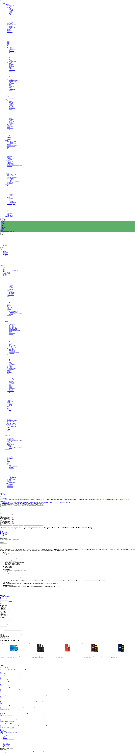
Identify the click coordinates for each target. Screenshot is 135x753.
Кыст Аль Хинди (10, 32)
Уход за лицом (9, 47)
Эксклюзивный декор (11, 204)
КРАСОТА (6, 46)
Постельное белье (12, 203)
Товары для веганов (10, 175)
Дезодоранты (9, 94)
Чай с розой (11, 114)
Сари (8, 214)
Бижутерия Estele (10, 163)
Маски (10, 56)
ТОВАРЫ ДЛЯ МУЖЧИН (124, 499)
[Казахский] (5, 253)
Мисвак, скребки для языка (14, 76)
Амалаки (10, 6)
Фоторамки (11, 193)
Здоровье (8, 186)
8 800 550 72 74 (3, 730)
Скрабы (10, 55)
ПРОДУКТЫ (7, 99)
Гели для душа (11, 64)
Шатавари (8, 31)
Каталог (4, 3)
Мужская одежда (10, 208)
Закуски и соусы (10, 126)
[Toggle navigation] (0, 233)
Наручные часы (9, 166)
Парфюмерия (9, 96)
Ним (9, 13)
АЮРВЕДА (7, 4)
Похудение (11, 38)
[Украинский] (5, 254)
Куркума (8, 25)
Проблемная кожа (12, 49)
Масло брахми (11, 17)
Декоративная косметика (11, 92)
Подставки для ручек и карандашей (15, 171)
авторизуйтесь (3, 539)
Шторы (10, 200)
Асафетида (11, 14)
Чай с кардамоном (12, 112)
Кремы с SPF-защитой (13, 328)
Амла (10, 8)
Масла (10, 59)
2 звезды (11, 598)
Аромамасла (9, 144)
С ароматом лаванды (12, 143)
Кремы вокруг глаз (12, 52)
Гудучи (8, 42)
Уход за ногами (9, 367)
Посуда (8, 463)
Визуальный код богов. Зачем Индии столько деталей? (13, 669)
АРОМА (6, 140)
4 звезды (4, 598)
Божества (8, 425)
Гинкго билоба (9, 45)
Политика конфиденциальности (8, 739)
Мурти (8, 151)
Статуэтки (11, 191)
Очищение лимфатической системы (15, 37)
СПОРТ (6, 176)
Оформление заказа (6, 743)
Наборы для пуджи (10, 158)
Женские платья (9, 209)
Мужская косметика (10, 93)
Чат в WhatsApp (3, 729)
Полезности (8, 596)
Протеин (10, 180)
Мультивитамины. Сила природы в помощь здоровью (13, 705)
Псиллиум (11, 10)
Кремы (10, 67)
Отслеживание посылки (7, 742)
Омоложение (11, 48)
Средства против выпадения (14, 80)
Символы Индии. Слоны (6, 699)
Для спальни (9, 205)
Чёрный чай (11, 101)
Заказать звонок (3, 731)
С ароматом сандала (12, 142)
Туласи (8, 44)
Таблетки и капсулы (10, 5)
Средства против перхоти (13, 81)
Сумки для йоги (10, 183)
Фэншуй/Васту (9, 159)
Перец (10, 117)
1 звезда (14, 598)
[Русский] (4, 251)
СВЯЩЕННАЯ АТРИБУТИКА (10, 424)
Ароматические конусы (11, 146)
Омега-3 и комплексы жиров (14, 181)
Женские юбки (9, 213)
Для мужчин (9, 39)
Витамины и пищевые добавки (12, 177)
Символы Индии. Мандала (6, 687)
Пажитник (11, 9)
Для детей (8, 41)
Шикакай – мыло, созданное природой (9, 675)
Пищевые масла (9, 124)
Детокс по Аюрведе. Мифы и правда (8, 723)
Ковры (10, 189)
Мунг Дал (10, 405)
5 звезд (1, 598)
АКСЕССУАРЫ (7, 160)
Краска (10, 87)
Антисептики (11, 98)
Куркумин (11, 26)
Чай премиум (11, 107)
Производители (5, 746)
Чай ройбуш (11, 386)
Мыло (10, 63)
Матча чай (11, 106)
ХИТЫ (114, 499)
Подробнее (2, 672)
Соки (10, 136)
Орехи (8, 406)
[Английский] (5, 252)
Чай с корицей (11, 387)
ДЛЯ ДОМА (7, 462)
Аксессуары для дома (13, 190)
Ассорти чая (11, 105)
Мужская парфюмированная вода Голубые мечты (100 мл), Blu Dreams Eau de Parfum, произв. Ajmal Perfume (12, 657)
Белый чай (11, 103)
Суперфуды (9, 139)
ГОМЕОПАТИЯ (38, 499)
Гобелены (10, 199)
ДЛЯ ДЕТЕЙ (7, 184)
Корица (10, 122)
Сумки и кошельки (10, 164)
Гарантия (4, 737)
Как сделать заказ (6, 735)
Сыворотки (11, 58)
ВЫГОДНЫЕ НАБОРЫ (9, 216)
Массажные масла (12, 66)
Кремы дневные (12, 50)
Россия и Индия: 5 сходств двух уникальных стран (12, 681)
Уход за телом (9, 62)
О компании (5, 738)
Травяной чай (11, 104)
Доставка (4, 736)
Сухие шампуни (12, 89)
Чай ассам (10, 109)
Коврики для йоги (10, 182)
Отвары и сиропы (10, 18)
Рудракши (8, 153)
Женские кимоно (10, 211)
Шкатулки (11, 194)
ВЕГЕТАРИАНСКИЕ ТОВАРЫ (10, 174)
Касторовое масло (12, 16)
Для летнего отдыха (10, 161)
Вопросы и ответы (6, 745)
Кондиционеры (11, 83)
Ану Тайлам (11, 22)
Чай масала (11, 385)
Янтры (8, 154)
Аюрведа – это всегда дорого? (7, 717)
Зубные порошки (12, 74)
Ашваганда (9, 30)
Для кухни (9, 481)
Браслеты (8, 157)
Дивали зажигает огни (5, 711)
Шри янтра (11, 155)
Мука (8, 138)
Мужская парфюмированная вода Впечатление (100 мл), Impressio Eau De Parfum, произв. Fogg (120, 657)
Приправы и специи (10, 115)
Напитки (8, 133)
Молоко (10, 135)
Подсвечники (11, 192)
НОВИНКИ (110, 499)
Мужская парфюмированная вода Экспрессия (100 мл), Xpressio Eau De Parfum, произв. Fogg (94, 657)
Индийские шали (10, 443)
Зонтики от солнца (10, 444)
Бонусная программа (6, 744)
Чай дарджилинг (12, 108)
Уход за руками (9, 366)
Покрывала (11, 198)
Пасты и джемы (9, 23)
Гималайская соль (12, 123)
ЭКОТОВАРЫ (7, 173)
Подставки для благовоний (12, 145)
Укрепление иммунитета (11, 24)
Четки (8, 152)
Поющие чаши (9, 156)
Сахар (8, 132)
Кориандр (10, 118)
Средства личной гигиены (11, 97)
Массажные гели (12, 57)
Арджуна (8, 43)
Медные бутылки (12, 482)
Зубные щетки (11, 77)
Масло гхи (9, 125)
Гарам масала (11, 121)
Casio (10, 167)
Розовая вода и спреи (13, 61)
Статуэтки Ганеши (12, 150)
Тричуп (10, 90)
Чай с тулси (11, 113)
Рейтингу (4, 596)
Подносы (10, 195)
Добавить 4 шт (5, 545)
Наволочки (11, 201)
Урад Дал (10, 129)
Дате (1, 596)
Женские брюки (9, 212)
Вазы (10, 196)
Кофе (10, 134)
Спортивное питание (10, 178)
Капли (8, 20)
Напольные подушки (12, 202)
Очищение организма (13, 36)
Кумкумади (11, 291)
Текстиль (8, 197)
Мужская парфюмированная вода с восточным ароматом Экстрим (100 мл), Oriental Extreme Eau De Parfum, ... (40, 657)
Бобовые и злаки (10, 128)
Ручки (10, 170)
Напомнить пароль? (15, 270)
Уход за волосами (10, 79)
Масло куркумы (12, 27)
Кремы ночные (11, 51)
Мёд (7, 131)
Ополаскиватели (12, 75)
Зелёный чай (11, 102)
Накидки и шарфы (10, 215)
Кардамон (10, 120)
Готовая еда (9, 137)
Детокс (8, 310)
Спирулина (9, 28)
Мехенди (8, 95)
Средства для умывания (13, 329)
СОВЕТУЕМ (117, 499)
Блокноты (10, 172)
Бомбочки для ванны (12, 347)
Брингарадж (11, 12)
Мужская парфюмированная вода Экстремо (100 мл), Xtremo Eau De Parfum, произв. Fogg (67, 657)
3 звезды (8, 598)
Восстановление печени (13, 35)
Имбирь (10, 11)
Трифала (8, 29)
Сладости (8, 127)
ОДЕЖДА (6, 207)
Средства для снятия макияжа (14, 54)
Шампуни (10, 82)
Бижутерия (9, 162)
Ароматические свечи (11, 148)
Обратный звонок (3, 532)
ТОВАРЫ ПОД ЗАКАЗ (92, 499)
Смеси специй (11, 119)
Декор (8, 188)
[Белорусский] (5, 255)
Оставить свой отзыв (4, 600)
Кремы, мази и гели (10, 19)
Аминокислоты (11, 179)
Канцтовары (9, 169)
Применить (2, 265)
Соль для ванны (12, 70)
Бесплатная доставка (4, 499)
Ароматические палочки (11, 141)
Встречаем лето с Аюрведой (6, 693)
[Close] (6, 749)
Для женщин (9, 40)
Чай (7, 100)
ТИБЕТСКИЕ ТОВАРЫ (68, 499)
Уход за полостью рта (10, 348)
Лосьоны (10, 68)
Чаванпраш (9, 309)
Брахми (8, 33)
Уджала (10, 21)
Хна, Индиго (11, 86)
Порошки (8, 7)
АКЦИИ (106, 499)
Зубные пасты (11, 73)
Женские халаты (10, 210)
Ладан (8, 147)
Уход (7, 185)
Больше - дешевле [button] (3, 543)
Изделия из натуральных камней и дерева (14, 165)
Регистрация (5, 245)
